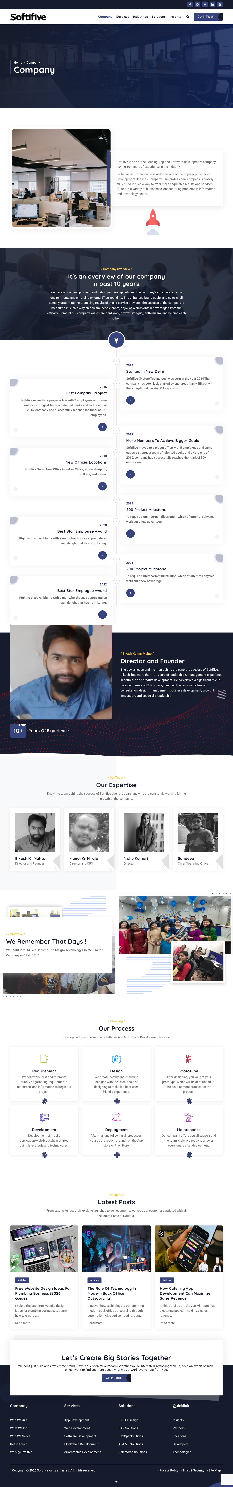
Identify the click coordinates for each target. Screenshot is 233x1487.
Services (122, 17)
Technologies (182, 1452)
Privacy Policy (169, 1470)
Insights (175, 17)
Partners (179, 1428)
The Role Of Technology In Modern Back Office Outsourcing (112, 1293)
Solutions (159, 17)
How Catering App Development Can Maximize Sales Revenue (185, 1293)
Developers (180, 1444)
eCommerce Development (82, 1452)
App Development (76, 1420)
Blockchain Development (81, 1444)
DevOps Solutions (131, 1436)
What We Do (18, 1428)
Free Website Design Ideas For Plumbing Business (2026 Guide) (43, 1293)
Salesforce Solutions (133, 1452)
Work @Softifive (21, 1452)
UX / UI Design (129, 1420)
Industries (140, 17)
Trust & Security (193, 1470)
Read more (22, 1323)
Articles (22, 1280)
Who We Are (18, 1420)
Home (18, 62)
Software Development (80, 1436)
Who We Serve (20, 1436)
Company (105, 17)
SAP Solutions (128, 1428)
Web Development (77, 1428)
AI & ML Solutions (131, 1444)
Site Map (215, 1470)
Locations (179, 1436)
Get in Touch (206, 16)
